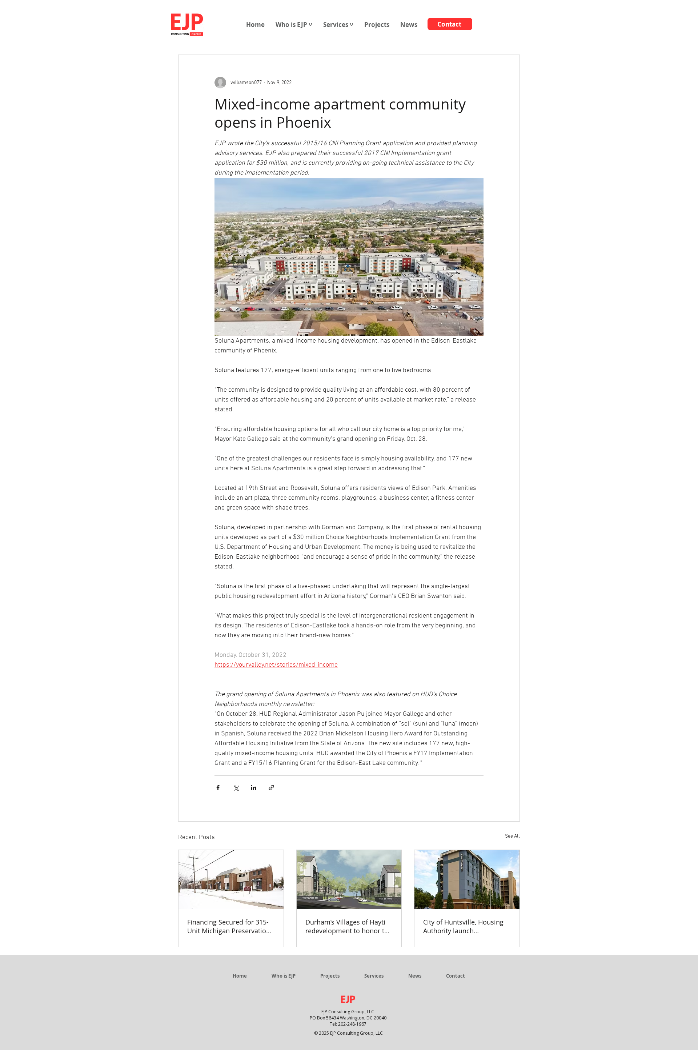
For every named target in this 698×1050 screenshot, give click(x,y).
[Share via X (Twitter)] (235, 787)
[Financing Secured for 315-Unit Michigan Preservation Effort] (231, 879)
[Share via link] (271, 787)
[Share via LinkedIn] (253, 787)
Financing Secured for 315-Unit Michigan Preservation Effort (228, 926)
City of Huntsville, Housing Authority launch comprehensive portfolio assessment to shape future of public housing (465, 926)
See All (512, 836)
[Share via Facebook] (217, 787)
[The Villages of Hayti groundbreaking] (349, 879)
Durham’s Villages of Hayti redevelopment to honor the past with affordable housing (348, 926)
